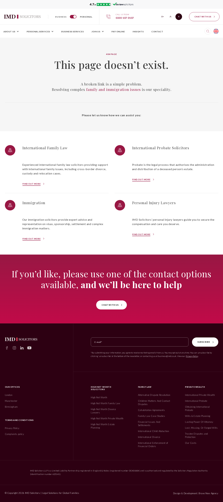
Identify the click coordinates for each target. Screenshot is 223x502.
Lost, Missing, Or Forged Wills (201, 427)
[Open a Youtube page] (29, 347)
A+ (163, 17)
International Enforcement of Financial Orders (153, 445)
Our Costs (191, 443)
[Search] (208, 31)
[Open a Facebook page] (7, 347)
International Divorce (149, 437)
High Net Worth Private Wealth (107, 418)
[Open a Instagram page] (14, 347)
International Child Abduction (153, 431)
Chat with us (202, 16)
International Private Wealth (200, 395)
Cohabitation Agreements (151, 410)
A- (172, 17)
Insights (138, 31)
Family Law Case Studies (151, 416)
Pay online (118, 31)
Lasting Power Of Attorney (199, 422)
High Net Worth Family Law (105, 403)
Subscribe (203, 342)
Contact (157, 31)
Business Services (72, 31)
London (9, 395)
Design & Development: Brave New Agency (195, 493)
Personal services (38, 31)
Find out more (31, 183)
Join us (95, 31)
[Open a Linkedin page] (22, 347)
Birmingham (11, 406)
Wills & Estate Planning (197, 416)
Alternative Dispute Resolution (154, 395)
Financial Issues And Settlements (149, 424)
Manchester (11, 400)
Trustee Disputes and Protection (196, 435)
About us (9, 31)
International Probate (196, 400)
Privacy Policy (192, 356)
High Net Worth (99, 397)
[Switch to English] (216, 31)
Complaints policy (14, 434)
